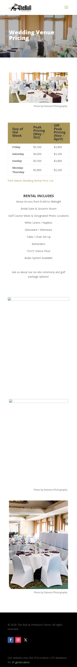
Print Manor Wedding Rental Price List (30, 180)
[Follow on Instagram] (18, 640)
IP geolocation (21, 662)
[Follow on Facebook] (11, 640)
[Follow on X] (26, 640)
